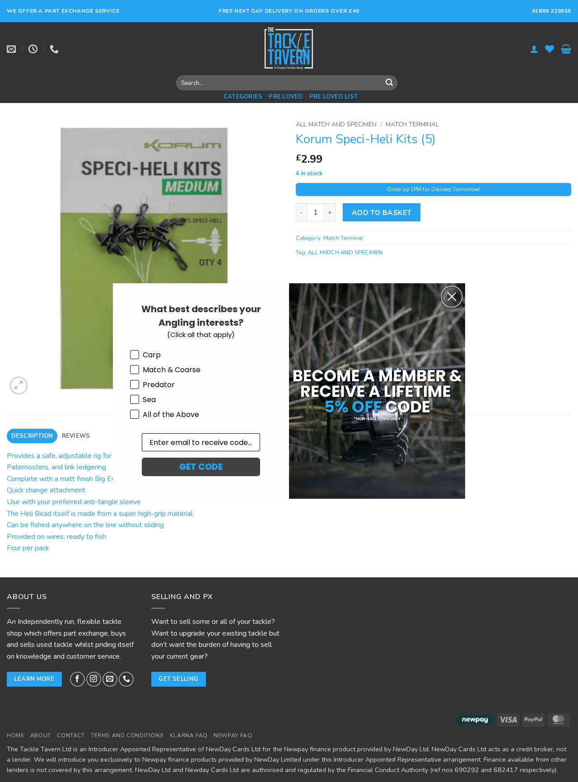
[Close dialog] (451, 296)
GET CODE (201, 467)
